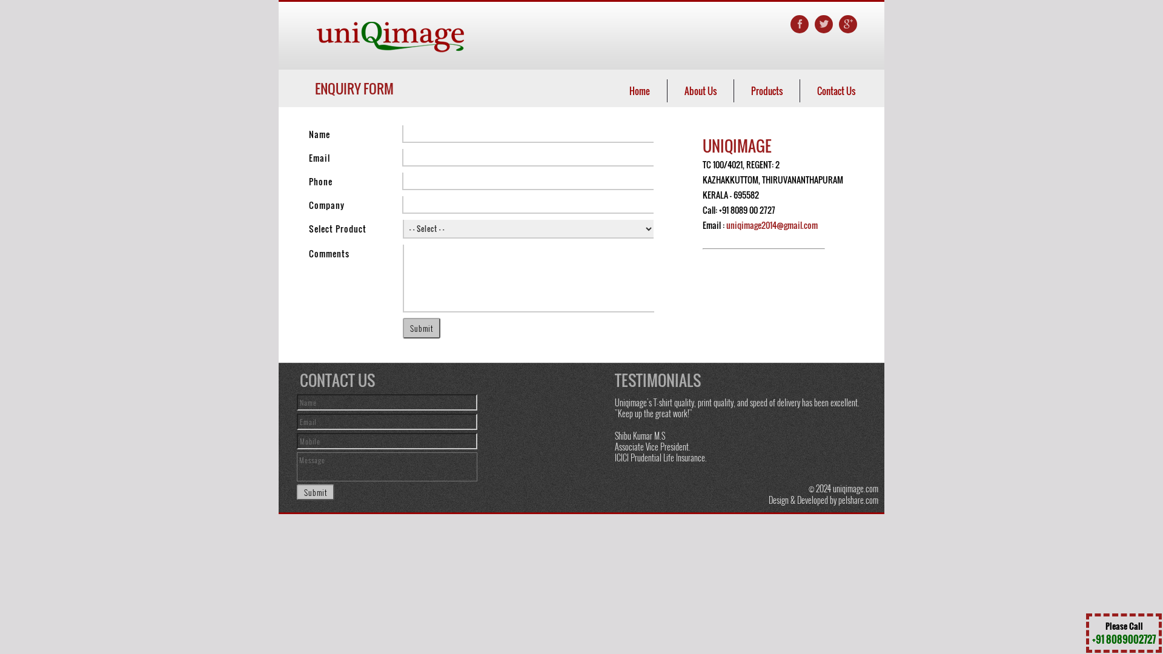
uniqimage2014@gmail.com (772, 225)
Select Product (337, 228)
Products (767, 90)
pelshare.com (858, 500)
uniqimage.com (855, 488)
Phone (321, 181)
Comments (329, 253)
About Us (700, 90)
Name (319, 134)
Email (319, 157)
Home (639, 90)
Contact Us (836, 90)
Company (327, 205)
